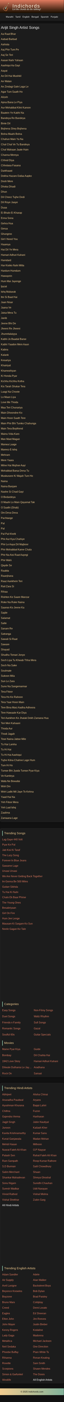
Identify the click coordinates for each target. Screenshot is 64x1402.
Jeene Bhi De (8, 323)
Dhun (4, 191)
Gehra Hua (7, 223)
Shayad (5, 649)
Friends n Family (11, 1022)
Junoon (6, 1127)
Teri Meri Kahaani (10, 723)
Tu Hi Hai (6, 749)
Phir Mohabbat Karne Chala (16, 549)
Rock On (7, 1073)
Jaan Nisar (7, 302)
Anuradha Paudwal (12, 1100)
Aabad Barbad (9, 39)
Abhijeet (6, 1094)
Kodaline (38, 1330)
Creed (5, 1307)
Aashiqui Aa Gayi (10, 65)
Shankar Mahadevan (13, 1177)
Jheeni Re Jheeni (10, 328)
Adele (36, 1274)
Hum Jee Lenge (11, 918)
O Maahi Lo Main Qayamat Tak (18, 502)
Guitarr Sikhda (10, 886)
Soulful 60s (8, 1034)
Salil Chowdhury (42, 1166)
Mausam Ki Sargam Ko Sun (17, 923)
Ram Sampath (10, 1161)
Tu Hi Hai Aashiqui (11, 755)
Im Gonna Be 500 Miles (15, 881)
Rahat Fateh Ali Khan (45, 1155)
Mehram (5, 455)
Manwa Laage (9, 444)
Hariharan (38, 1116)
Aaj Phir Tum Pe (10, 49)
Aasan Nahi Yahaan (12, 60)
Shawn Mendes (41, 1368)
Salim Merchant (10, 1172)
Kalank (5, 355)
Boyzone (7, 1296)
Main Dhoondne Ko (11, 412)
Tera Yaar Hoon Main (12, 702)
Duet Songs (8, 1016)
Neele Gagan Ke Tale (14, 929)
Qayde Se (6, 565)
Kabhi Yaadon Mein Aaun (15, 344)
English (26, 17)
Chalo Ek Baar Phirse (14, 897)
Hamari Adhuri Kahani (46, 1061)
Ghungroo (6, 234)
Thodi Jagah (8, 734)
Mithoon (37, 1144)
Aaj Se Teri (7, 55)
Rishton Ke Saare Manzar (15, 597)
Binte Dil (5, 123)
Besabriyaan (9, 907)
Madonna (38, 1335)
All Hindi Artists (10, 1205)
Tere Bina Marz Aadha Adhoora (18, 707)
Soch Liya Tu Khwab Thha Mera (18, 660)
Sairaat (38, 1073)
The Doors (39, 1374)
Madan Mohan (41, 1138)
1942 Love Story (11, 1061)
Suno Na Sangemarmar (14, 686)
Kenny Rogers (10, 1330)
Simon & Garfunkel (12, 1374)
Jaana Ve (6, 307)
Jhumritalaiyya (9, 334)
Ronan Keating (41, 1357)
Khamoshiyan (8, 370)
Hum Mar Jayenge (11, 281)
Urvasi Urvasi (9, 871)
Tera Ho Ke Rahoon (12, 697)
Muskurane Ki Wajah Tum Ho (17, 476)
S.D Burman (9, 1166)
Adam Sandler (10, 1274)
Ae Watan (6, 81)
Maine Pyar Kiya (11, 1049)
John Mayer (8, 1324)
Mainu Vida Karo (10, 434)
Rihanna (7, 1357)
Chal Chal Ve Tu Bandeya (15, 144)
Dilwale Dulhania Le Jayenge (17, 1067)
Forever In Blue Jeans (14, 860)
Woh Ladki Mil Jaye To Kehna (17, 791)
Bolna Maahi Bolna (11, 134)
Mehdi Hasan (9, 1144)
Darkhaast (6, 170)
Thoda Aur (6, 728)
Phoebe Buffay (10, 1352)
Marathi (9, 17)
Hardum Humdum (10, 270)
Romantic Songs (11, 1028)
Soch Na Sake (9, 665)
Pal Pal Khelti (8, 534)
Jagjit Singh (8, 1122)
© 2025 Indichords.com (32, 1392)
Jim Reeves (39, 1319)
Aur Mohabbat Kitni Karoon (16, 107)
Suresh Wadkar (10, 1188)
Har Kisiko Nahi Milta (12, 265)
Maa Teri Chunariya (11, 407)
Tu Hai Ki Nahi (10, 892)
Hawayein (6, 276)
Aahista (5, 44)
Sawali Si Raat (9, 639)
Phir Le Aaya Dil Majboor (14, 544)
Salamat (5, 618)
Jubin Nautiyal (41, 1122)
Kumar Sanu (40, 1133)
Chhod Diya (7, 160)
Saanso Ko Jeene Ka (12, 607)
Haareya (5, 244)
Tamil (17, 17)
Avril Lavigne (9, 1285)
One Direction (40, 1346)
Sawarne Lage (10, 865)
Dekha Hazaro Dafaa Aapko (16, 176)
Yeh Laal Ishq (8, 807)
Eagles (6, 1313)
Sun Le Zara (8, 681)
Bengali (35, 17)
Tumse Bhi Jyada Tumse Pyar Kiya (20, 770)
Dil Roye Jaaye (9, 202)
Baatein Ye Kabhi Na (12, 112)
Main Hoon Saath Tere (13, 418)
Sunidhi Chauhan (42, 1183)
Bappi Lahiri (39, 1105)
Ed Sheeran (39, 1313)
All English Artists (42, 1379)
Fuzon (36, 1111)
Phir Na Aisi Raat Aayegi (14, 555)
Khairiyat (6, 365)
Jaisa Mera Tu (8, 312)
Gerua (4, 228)
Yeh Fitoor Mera (9, 802)
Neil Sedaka (9, 1346)
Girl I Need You (9, 239)
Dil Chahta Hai (42, 1055)
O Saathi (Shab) (10, 507)
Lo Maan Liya (8, 397)
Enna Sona (7, 218)
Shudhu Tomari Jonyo (13, 655)
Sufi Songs (40, 1022)
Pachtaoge (7, 518)
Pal (3, 523)
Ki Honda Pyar (9, 376)
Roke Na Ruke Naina (12, 602)
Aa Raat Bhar (8, 34)
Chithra (6, 1111)
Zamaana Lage (9, 818)
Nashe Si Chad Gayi (12, 491)
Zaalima (5, 812)
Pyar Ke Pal (8, 844)
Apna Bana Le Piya (11, 102)
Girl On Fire (8, 913)
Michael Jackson (42, 1341)
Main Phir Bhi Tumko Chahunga (18, 423)
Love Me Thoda (9, 402)
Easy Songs (8, 1010)
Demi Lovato (40, 1307)
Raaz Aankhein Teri (11, 581)
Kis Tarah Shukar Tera (13, 386)
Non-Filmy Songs (43, 1010)
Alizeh (4, 97)
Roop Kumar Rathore (44, 1161)
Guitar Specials (42, 1034)
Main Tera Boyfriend (12, 428)
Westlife (6, 1379)
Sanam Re (7, 628)
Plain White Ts (41, 1352)
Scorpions (7, 1368)
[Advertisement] (32, 966)
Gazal (37, 1028)
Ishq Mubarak (8, 291)
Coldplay (38, 1302)
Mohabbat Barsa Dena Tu (15, 470)
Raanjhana (7, 576)
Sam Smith (39, 1363)
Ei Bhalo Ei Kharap (11, 212)
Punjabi (54, 17)
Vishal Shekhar (10, 1199)
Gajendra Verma (11, 1116)
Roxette (6, 1363)
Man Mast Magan (10, 439)
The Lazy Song (10, 855)
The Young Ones (11, 902)
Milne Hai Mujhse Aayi (13, 465)
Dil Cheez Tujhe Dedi (13, 197)
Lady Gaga (8, 1335)
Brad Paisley (40, 1296)
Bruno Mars (8, 1302)
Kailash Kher (40, 1127)
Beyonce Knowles (12, 1291)
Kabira (4, 349)
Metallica (7, 1341)
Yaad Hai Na (8, 797)
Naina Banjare (9, 486)
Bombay (6, 1055)
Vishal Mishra (40, 1194)
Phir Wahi (6, 560)
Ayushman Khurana (13, 1105)
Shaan (36, 1172)
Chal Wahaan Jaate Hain (15, 149)
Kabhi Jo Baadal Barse (13, 339)
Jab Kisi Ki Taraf (11, 850)
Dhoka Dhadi (8, 186)
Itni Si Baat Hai (9, 297)
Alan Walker (39, 1280)
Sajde (4, 612)
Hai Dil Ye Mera (9, 249)
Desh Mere (7, 181)
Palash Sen (8, 1155)
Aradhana (39, 1067)
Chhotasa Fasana (11, 165)
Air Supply (8, 1280)
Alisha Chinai (40, 1094)
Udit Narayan (40, 1188)
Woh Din (6, 786)
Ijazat (4, 286)
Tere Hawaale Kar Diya (13, 712)
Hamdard (6, 260)
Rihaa (4, 591)
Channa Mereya (10, 155)
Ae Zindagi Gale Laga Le (15, 86)
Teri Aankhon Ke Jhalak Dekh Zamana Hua (25, 718)
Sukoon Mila (8, 676)
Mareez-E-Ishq (9, 449)
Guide (37, 1049)
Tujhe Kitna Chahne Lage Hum (18, 760)
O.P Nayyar (39, 1149)
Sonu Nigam (9, 1183)
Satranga (6, 634)
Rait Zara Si (7, 586)
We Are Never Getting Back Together (22, 876)
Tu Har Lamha (9, 744)
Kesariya (6, 360)
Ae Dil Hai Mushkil (11, 76)
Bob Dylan (39, 1291)
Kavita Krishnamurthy (14, 1133)
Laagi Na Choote (10, 391)
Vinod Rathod (9, 1194)
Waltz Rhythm (41, 1016)
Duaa (4, 207)
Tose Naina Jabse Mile (13, 739)
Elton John (8, 1319)
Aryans (37, 1100)
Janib (4, 318)
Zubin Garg (39, 1199)
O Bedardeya (8, 497)
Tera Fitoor (7, 691)
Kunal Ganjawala (11, 1138)
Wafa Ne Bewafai (10, 781)
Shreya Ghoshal (42, 1177)
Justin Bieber (40, 1324)
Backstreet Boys (42, 1285)
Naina (4, 481)
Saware (5, 644)
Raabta (5, 570)
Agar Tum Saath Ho (12, 91)
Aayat (4, 70)
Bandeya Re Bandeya (13, 118)
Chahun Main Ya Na (12, 139)
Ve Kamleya (7, 776)
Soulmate (6, 670)
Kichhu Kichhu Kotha (12, 381)
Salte (4, 623)
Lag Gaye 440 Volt (12, 839)
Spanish (45, 17)
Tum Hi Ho (7, 765)
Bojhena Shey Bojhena (13, 128)
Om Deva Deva (9, 512)
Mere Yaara (7, 460)
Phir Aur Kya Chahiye (13, 539)
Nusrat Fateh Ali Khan (14, 1149)
